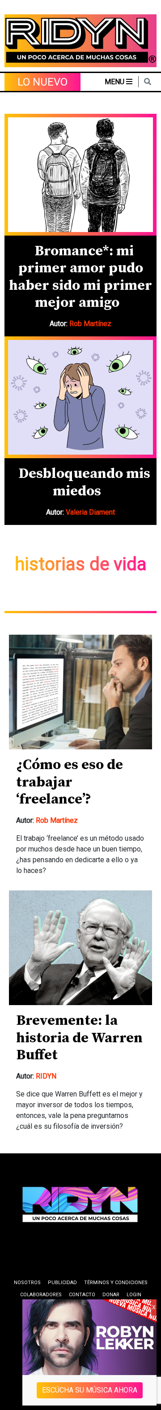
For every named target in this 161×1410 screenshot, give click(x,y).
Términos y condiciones (116, 1282)
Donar (110, 1295)
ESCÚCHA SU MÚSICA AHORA (89, 1390)
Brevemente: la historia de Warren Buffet (79, 1038)
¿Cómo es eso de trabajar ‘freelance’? (69, 782)
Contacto (82, 1295)
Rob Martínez (90, 323)
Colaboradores (41, 1295)
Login (134, 1295)
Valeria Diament (90, 512)
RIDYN (46, 1076)
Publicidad (62, 1282)
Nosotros (27, 1282)
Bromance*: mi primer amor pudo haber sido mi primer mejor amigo (80, 277)
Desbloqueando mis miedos (84, 482)
